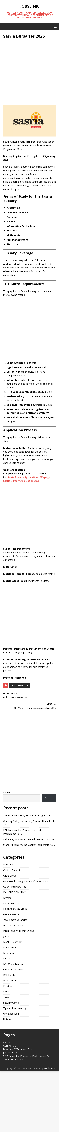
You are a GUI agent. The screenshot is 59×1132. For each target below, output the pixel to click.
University (8, 1019)
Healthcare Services (13, 925)
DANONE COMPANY (14, 892)
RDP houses (9, 980)
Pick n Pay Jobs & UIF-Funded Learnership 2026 (28, 839)
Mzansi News (10, 953)
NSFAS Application (13, 964)
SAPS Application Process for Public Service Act (26, 1055)
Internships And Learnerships (18, 930)
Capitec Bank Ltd (12, 870)
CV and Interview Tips (14, 886)
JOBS (6, 936)
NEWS (6, 958)
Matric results (10, 947)
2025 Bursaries (20, 685)
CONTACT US (9, 1045)
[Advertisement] (29, 72)
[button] (54, 26)
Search (6, 792)
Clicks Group (9, 875)
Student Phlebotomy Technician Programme (26, 815)
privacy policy (10, 1052)
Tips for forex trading (14, 1008)
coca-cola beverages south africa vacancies (26, 881)
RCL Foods (9, 975)
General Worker (11, 914)
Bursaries (8, 864)
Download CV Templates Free (17, 1049)
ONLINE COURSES (13, 969)
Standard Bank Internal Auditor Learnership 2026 (29, 844)
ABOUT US (8, 1042)
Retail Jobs (8, 986)
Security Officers (12, 1002)
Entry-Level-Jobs (11, 903)
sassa (6, 997)
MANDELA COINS (12, 942)
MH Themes (49, 1068)
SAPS (6, 991)
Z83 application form (13, 1059)
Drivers (7, 897)
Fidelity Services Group (15, 908)
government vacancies (15, 919)
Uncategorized (11, 1013)
